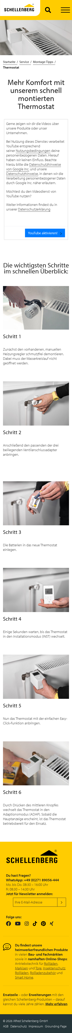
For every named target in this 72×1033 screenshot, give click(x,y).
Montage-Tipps (43, 62)
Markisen (21, 968)
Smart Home (24, 977)
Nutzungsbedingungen (33, 150)
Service (24, 62)
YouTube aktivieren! (42, 233)
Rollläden (51, 963)
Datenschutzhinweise (22, 173)
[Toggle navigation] (65, 10)
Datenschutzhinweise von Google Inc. (33, 166)
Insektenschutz (54, 968)
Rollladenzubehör (43, 972)
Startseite (9, 62)
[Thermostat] (20, 10)
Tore (38, 968)
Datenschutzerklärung (34, 209)
